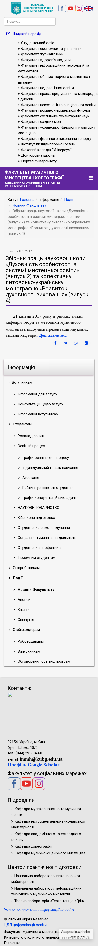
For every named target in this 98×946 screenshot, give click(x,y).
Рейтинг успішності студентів (47, 487)
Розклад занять (31, 436)
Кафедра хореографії (33, 846)
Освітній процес (31, 446)
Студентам (22, 424)
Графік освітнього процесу (45, 457)
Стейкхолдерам (26, 629)
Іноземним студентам (36, 557)
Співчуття (25, 619)
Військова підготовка (36, 517)
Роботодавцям (30, 641)
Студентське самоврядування (43, 527)
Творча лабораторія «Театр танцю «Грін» (49, 901)
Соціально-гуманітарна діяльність (46, 537)
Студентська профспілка (39, 547)
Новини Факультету (29, 205)
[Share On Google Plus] (76, 343)
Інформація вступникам (37, 414)
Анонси (23, 599)
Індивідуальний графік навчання (49, 467)
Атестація (30, 477)
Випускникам (28, 651)
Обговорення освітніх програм (43, 661)
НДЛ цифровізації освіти (25, 925)
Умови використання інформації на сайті (39, 910)
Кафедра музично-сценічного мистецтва (49, 853)
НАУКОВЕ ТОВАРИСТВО (38, 507)
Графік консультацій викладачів (49, 497)
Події (68, 199)
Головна (27, 199)
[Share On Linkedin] (87, 343)
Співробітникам (26, 567)
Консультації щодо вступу (40, 404)
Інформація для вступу (37, 394)
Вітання (23, 609)
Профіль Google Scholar (33, 764)
